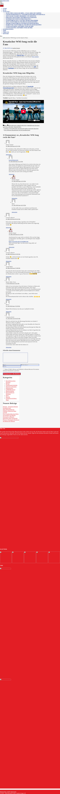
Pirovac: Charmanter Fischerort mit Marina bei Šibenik (11, 420)
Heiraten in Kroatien (11, 386)
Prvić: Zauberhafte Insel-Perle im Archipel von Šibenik (11, 414)
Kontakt (6, 33)
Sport (5, 125)
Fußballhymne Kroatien (33, 125)
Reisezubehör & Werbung (10, 393)
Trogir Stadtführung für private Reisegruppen (22, 23)
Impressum (13, 791)
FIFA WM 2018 (12, 125)
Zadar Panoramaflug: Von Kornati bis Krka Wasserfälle (25, 14)
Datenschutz (3, 791)
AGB (8, 791)
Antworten (8, 154)
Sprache (8, 397)
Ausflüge (6, 11)
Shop (4, 30)
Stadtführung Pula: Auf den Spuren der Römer (22, 20)
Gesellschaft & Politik (11, 385)
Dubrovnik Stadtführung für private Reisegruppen (23, 24)
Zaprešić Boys (17, 127)
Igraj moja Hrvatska (8, 127)
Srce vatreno (35, 56)
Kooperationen (8, 29)
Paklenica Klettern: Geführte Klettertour (21, 17)
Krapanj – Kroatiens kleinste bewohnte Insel (10, 407)
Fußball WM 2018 (21, 125)
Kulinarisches (9, 388)
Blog (4, 10)
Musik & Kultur (10, 391)
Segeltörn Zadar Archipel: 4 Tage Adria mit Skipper (23, 13)
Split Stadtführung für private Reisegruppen (21, 22)
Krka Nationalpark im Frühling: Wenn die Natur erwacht (9, 411)
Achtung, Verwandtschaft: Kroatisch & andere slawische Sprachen (21, 128)
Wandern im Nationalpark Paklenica (18, 19)
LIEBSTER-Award (10, 389)
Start (5, 8)
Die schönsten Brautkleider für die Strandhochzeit (17, 130)
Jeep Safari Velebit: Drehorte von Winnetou (21, 16)
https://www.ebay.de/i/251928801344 (18, 241)
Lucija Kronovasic (13, 160)
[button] (1, 2)
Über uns (6, 32)
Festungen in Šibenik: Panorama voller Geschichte (10, 417)
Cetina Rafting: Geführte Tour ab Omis (19, 27)
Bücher (8, 384)
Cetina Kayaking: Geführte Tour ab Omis (19, 26)
